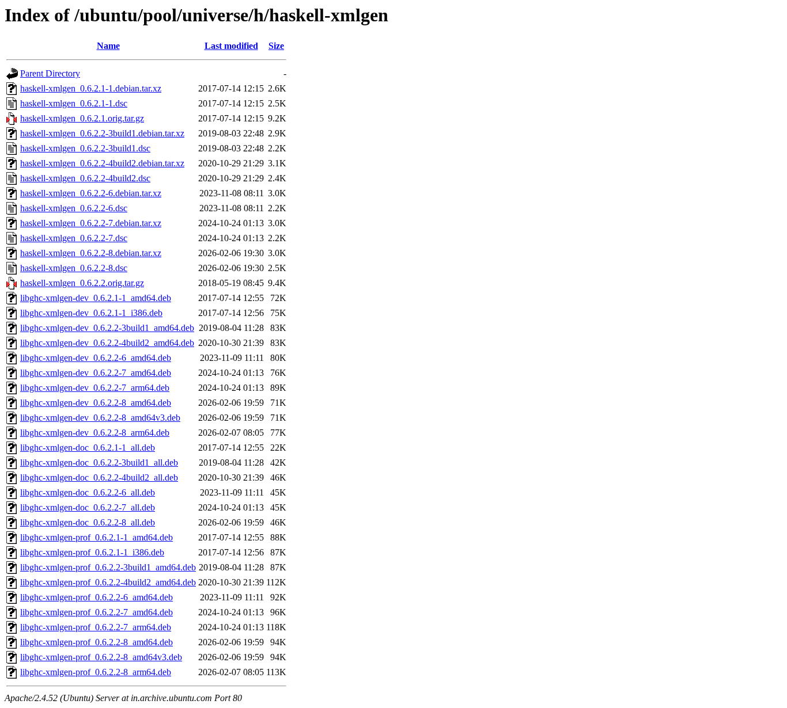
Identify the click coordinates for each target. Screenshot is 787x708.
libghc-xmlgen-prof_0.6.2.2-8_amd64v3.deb (101, 657)
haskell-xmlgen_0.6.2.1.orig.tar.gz (82, 118)
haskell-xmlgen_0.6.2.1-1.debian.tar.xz (90, 88)
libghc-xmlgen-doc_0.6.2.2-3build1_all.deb (99, 462)
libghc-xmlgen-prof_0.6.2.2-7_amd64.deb (96, 612)
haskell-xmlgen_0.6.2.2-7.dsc (73, 238)
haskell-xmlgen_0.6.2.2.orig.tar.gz (82, 283)
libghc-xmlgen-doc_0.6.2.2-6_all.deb (87, 492)
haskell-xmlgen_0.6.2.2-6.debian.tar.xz (90, 193)
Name (108, 46)
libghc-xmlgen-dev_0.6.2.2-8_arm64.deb (94, 432)
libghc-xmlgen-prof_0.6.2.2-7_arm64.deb (95, 627)
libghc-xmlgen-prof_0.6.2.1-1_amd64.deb (96, 537)
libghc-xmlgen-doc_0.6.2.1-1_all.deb (87, 447)
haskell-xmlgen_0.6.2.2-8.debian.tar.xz (90, 253)
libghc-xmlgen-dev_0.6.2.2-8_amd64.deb (95, 403)
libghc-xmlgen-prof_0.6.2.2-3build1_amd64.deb (108, 567)
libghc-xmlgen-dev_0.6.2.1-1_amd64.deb (95, 298)
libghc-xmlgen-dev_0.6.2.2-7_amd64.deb (95, 373)
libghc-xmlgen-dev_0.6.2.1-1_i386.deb (91, 313)
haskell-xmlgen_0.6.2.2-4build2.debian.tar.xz (102, 163)
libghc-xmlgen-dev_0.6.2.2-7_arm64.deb (94, 388)
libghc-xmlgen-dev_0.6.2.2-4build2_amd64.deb (107, 343)
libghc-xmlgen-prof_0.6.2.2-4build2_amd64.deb (108, 582)
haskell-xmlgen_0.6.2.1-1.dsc (73, 103)
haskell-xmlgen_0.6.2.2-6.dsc (73, 208)
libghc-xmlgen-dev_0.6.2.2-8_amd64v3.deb (100, 417)
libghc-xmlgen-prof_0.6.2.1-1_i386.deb (92, 552)
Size (276, 46)
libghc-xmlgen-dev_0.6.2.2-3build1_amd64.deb (107, 328)
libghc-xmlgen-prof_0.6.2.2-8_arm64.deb (95, 672)
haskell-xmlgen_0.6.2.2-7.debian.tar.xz (90, 223)
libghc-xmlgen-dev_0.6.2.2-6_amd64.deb (95, 358)
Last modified (231, 46)
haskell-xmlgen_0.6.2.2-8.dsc (73, 268)
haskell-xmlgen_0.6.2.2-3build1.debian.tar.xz (102, 133)
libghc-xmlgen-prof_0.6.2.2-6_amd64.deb (96, 597)
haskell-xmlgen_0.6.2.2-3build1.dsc (85, 148)
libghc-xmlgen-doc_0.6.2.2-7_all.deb (87, 507)
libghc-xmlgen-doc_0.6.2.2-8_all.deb (87, 522)
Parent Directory (50, 73)
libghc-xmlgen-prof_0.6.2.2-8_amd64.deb (96, 642)
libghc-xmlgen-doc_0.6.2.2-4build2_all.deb (99, 477)
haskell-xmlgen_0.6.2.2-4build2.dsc (85, 178)
